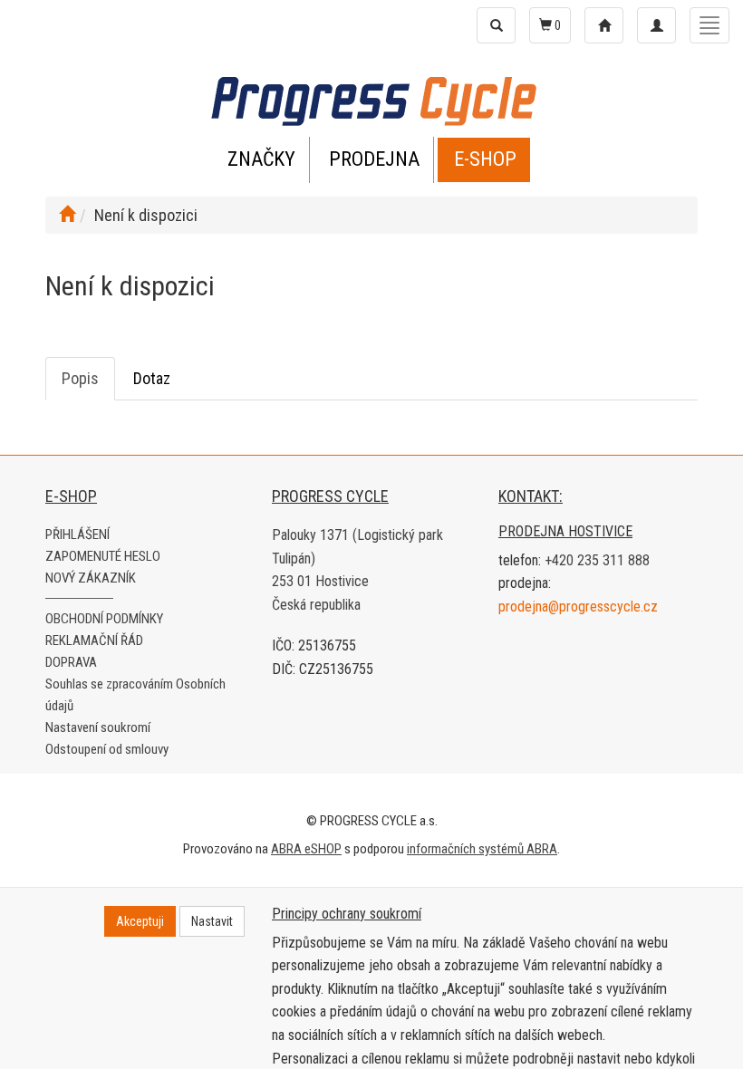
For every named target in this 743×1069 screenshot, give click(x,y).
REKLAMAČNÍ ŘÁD (94, 640)
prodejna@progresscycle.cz (578, 606)
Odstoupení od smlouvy (107, 749)
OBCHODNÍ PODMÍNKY (104, 619)
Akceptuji (140, 921)
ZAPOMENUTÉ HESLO (102, 556)
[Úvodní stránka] (67, 215)
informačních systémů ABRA (482, 849)
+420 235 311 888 (597, 560)
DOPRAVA (71, 662)
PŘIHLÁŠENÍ (77, 534)
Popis (80, 378)
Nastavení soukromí (97, 727)
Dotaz (151, 378)
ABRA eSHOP (306, 849)
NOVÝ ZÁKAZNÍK (90, 578)
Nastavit (212, 921)
